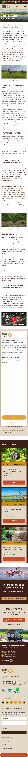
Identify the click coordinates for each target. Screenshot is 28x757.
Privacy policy (5, 741)
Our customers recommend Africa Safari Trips (13, 646)
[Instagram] (15, 702)
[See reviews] (14, 653)
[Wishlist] (17, 6)
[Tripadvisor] (7, 702)
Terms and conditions (7, 737)
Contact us (4, 744)
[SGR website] (3, 690)
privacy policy (4, 728)
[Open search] (21, 6)
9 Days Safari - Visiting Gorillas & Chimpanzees (12, 548)
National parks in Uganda (8, 25)
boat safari (18, 190)
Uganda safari (10, 24)
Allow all (13, 417)
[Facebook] (19, 702)
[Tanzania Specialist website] (8, 682)
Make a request (14, 755)
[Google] (11, 702)
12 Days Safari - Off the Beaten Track (12, 510)
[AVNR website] (10, 690)
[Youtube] (2, 702)
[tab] (9, 80)
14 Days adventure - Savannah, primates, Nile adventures (12, 471)
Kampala (9, 251)
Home (3, 24)
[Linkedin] (23, 702)
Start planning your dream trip (14, 598)
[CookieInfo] (7, 335)
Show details (13, 422)
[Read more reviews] (15, 2)
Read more (14, 482)
